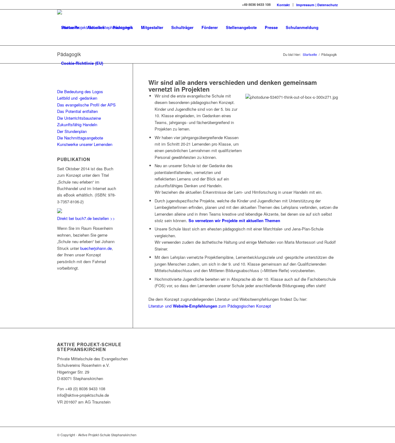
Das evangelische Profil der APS (86, 105)
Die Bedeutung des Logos (80, 91)
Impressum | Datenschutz (317, 4)
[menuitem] (283, 4)
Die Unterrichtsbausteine (79, 118)
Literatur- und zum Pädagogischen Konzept (209, 306)
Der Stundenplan (72, 131)
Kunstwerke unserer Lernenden (84, 144)
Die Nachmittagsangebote (80, 138)
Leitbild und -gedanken (77, 98)
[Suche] (113, 63)
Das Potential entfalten (77, 111)
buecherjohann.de (96, 248)
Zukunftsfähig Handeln (77, 124)
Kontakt (283, 4)
